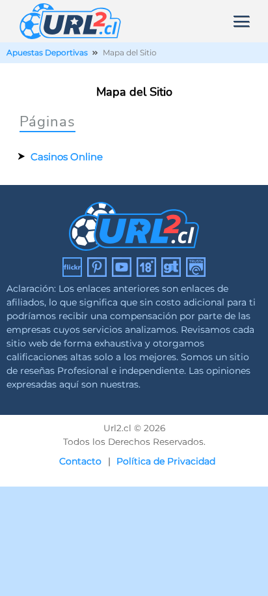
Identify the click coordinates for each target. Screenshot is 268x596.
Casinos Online (67, 156)
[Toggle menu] (241, 20)
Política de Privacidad (165, 461)
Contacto (80, 461)
